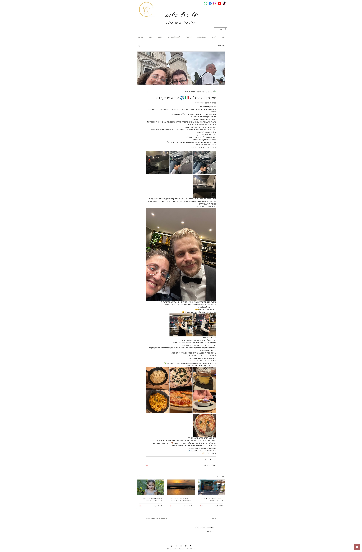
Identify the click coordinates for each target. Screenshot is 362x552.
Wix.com (192, 549)
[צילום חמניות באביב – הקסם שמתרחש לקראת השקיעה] (150, 487)
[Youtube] (219, 3)
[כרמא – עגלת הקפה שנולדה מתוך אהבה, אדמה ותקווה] (211, 487)
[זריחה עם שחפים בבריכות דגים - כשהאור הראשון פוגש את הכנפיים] (181, 487)
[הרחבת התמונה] (204, 162)
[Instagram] (215, 3)
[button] (139, 46)
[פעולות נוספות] (147, 92)
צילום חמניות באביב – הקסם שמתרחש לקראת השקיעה (152, 499)
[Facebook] (210, 3)
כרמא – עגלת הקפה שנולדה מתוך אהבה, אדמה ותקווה (212, 499)
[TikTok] (224, 3)
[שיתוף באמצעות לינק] (206, 459)
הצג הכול (139, 476)
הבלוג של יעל (221, 46)
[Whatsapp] (206, 3)
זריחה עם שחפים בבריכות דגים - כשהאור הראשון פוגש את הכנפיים (181, 499)
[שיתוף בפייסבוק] (215, 459)
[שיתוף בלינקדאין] (210, 459)
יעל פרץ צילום (181, 14)
